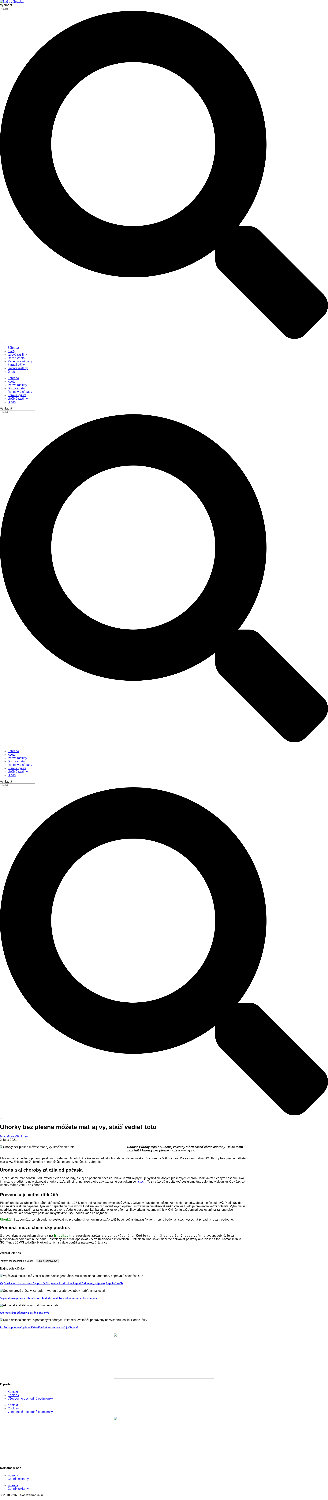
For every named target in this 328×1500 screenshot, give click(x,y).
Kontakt (13, 1391)
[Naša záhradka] (12, 1)
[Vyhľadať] (1, 342)
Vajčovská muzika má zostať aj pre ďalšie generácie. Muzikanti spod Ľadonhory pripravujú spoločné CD (61, 1283)
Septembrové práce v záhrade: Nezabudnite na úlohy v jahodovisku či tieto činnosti (49, 1298)
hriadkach (63, 1235)
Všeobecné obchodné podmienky (30, 1398)
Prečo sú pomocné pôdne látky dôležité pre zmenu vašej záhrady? (39, 1327)
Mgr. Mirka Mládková (14, 1136)
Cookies (13, 1395)
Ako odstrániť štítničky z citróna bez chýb (24, 1312)
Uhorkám (6, 1219)
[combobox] (17, 9)
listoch (141, 1181)
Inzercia (13, 1475)
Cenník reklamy (18, 1478)
